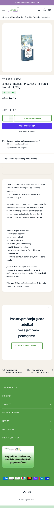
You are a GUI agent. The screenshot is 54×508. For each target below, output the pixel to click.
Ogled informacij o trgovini (17, 148)
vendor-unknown (12, 79)
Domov (7, 17)
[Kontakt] (44, 10)
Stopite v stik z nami (25, 345)
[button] (4, 10)
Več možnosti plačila (27, 132)
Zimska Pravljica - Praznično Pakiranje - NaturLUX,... (30, 17)
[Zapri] (48, 308)
